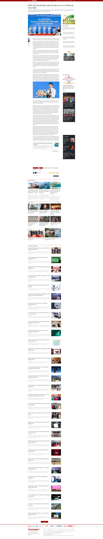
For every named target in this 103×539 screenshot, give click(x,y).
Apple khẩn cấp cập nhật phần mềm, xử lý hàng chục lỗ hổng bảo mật (38, 423)
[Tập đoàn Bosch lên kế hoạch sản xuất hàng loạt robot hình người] (56, 287)
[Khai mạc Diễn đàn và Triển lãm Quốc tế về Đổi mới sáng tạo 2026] (56, 415)
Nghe (66, 149)
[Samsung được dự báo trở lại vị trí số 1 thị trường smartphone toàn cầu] (56, 306)
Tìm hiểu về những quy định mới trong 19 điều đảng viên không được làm (68, 87)
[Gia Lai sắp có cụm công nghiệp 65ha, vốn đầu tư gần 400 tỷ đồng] (56, 506)
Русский (69, 0)
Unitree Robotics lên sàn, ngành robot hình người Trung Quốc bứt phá (39, 386)
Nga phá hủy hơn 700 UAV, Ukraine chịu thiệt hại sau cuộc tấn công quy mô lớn (67, 154)
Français (62, 0)
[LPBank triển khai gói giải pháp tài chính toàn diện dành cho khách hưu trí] (56, 360)
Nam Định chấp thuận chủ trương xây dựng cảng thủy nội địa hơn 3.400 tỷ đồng (33, 191)
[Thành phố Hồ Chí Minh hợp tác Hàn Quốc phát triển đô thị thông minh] (56, 351)
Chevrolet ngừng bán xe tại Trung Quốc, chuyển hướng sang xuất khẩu (39, 495)
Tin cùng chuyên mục (33, 246)
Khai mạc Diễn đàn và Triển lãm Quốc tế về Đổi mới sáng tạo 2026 (39, 413)
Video (66, 93)
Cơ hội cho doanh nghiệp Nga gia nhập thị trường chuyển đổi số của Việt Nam (37, 331)
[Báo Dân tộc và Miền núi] (29, 526)
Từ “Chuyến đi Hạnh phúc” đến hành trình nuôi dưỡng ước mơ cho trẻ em (38, 432)
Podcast (66, 136)
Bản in (29, 43)
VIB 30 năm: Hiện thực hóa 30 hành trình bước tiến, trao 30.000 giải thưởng (39, 313)
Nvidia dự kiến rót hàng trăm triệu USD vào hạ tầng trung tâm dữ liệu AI (38, 258)
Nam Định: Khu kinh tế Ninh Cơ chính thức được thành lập (43, 144)
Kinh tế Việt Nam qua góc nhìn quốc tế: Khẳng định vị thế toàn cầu (44, 191)
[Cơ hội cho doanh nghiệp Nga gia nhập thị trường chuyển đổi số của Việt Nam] (56, 333)
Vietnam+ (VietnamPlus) (34, 0)
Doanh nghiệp (33, 3)
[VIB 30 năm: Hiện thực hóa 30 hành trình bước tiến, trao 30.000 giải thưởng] (56, 315)
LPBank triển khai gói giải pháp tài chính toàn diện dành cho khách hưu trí (39, 358)
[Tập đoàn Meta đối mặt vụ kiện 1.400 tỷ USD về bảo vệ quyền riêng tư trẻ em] (56, 515)
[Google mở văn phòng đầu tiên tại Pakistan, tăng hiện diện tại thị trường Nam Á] (56, 378)
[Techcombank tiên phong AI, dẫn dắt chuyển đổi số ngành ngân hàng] (56, 452)
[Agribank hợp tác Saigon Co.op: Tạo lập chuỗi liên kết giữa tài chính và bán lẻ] (56, 488)
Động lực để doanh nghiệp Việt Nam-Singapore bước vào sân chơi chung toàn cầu (39, 248)
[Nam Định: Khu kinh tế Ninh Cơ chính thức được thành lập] (56, 145)
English (60, 0)
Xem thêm (44, 521)
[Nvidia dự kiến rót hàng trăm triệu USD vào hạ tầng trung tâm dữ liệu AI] (56, 260)
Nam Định (35, 169)
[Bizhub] (37, 526)
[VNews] (74, 526)
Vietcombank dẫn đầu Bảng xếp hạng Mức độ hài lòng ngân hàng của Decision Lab (38, 322)
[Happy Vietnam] (47, 526)
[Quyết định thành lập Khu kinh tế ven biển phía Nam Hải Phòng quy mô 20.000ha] (55, 185)
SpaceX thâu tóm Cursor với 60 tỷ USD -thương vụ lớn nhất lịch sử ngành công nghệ (69, 28)
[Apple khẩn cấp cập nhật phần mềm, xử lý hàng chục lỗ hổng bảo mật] (56, 425)
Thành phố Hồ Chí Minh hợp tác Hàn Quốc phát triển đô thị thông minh (39, 349)
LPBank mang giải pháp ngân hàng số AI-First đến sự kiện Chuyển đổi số (38, 468)
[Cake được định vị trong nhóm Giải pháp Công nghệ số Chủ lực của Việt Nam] (56, 342)
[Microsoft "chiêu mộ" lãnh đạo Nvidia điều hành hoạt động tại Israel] (56, 461)
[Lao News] (40, 526)
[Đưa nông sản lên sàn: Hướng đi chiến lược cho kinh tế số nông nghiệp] (72, 140)
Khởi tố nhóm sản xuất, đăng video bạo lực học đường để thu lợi (68, 118)
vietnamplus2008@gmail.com (49, 534)
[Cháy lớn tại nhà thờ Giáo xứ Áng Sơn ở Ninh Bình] (72, 148)
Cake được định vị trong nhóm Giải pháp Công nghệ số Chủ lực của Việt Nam (39, 340)
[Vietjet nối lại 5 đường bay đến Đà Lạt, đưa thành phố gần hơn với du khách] (56, 406)
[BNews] (33, 526)
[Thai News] (43, 526)
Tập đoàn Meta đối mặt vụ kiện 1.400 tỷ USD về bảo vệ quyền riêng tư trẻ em (38, 513)
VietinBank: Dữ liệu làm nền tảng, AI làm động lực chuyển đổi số (37, 477)
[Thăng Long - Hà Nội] (71, 0)
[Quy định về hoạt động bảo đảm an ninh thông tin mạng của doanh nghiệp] (56, 278)
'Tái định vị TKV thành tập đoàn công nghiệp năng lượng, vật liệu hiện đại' (68, 33)
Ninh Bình (40, 169)
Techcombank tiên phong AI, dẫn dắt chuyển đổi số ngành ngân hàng (38, 450)
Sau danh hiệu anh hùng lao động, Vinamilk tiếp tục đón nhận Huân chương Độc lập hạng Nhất (39, 294)
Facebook (29, 39)
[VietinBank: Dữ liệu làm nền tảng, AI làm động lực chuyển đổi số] (56, 479)
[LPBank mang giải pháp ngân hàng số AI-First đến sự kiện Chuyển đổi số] (56, 470)
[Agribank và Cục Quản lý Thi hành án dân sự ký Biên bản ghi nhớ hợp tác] (56, 269)
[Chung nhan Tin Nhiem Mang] (70, 530)
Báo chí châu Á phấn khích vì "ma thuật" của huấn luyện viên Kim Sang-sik (69, 105)
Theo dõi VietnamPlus (51, 172)
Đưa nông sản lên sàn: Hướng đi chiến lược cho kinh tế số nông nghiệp (66, 140)
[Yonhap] (53, 526)
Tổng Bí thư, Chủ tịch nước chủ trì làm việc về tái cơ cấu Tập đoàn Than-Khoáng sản (69, 38)
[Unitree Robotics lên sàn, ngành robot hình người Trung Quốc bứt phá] (56, 388)
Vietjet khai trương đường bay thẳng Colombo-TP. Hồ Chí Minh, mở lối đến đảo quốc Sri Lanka (38, 395)
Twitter (29, 41)
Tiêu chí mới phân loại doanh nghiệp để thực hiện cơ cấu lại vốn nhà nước (69, 42)
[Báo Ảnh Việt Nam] (70, 526)
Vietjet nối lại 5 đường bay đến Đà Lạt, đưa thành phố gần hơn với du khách (39, 404)
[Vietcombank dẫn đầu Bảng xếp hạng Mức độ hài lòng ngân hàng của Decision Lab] (56, 324)
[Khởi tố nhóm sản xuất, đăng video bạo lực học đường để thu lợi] (69, 112)
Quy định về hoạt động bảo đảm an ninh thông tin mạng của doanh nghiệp (39, 276)
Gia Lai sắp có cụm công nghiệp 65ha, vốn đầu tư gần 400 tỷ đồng (38, 504)
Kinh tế (29, 3)
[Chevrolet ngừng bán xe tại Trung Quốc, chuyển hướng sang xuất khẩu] (56, 497)
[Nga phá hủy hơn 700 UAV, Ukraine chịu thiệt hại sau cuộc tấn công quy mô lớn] (72, 154)
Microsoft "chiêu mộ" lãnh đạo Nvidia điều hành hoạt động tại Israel (38, 459)
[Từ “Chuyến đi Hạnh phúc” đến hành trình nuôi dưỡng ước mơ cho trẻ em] (56, 434)
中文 (67, 0)
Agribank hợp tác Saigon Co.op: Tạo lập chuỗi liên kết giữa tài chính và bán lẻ (38, 486)
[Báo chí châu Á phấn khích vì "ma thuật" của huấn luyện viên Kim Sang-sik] (69, 98)
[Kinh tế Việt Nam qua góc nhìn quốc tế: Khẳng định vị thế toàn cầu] (44, 185)
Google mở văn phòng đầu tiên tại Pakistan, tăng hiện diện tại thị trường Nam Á (38, 376)
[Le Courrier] (65, 526)
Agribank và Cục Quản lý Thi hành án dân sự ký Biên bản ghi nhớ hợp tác (39, 267)
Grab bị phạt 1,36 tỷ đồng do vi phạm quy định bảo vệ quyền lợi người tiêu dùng (69, 46)
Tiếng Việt (57, 0)
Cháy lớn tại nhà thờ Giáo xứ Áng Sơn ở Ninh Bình (67, 147)
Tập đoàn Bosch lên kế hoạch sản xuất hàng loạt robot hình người (38, 285)
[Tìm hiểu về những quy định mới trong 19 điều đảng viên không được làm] (69, 80)
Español (65, 0)
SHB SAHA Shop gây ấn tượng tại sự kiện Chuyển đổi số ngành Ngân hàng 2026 (39, 441)
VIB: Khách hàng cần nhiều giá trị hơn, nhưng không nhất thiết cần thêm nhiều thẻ (38, 367)
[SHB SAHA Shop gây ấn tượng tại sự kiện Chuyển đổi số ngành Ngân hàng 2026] (56, 443)
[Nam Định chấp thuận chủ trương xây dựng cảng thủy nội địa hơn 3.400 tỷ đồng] (33, 185)
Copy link (29, 45)
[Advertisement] (46, 158)
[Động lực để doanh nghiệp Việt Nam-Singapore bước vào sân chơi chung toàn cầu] (56, 250)
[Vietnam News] (59, 526)
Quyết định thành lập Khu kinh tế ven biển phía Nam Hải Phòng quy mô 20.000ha (55, 191)
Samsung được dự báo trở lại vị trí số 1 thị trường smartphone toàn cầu (37, 304)
